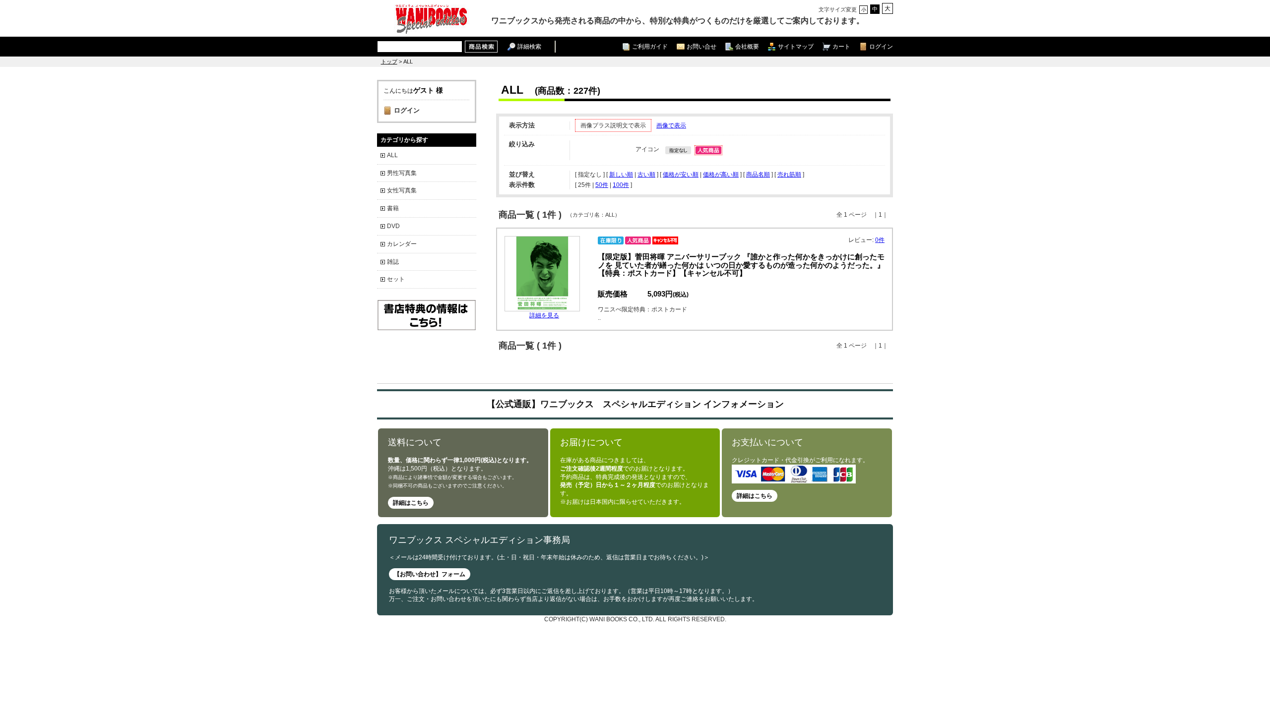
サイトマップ (796, 46)
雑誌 (393, 261)
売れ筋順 (789, 174)
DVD (393, 226)
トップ (389, 61)
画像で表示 (671, 125)
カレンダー (402, 243)
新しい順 (621, 174)
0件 (880, 240)
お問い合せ (701, 46)
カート (841, 46)
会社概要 (747, 46)
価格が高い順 (721, 174)
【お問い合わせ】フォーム (429, 574)
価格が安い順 (680, 174)
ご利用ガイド (650, 46)
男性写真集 (402, 173)
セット (396, 279)
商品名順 (758, 174)
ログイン (881, 46)
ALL (392, 155)
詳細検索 (529, 46)
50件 (601, 184)
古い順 (646, 174)
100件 (621, 184)
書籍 (393, 208)
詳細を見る (544, 315)
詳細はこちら (411, 502)
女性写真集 (402, 190)
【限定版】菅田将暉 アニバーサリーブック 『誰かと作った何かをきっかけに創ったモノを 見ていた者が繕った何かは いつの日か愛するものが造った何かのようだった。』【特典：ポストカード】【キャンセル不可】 (741, 265)
